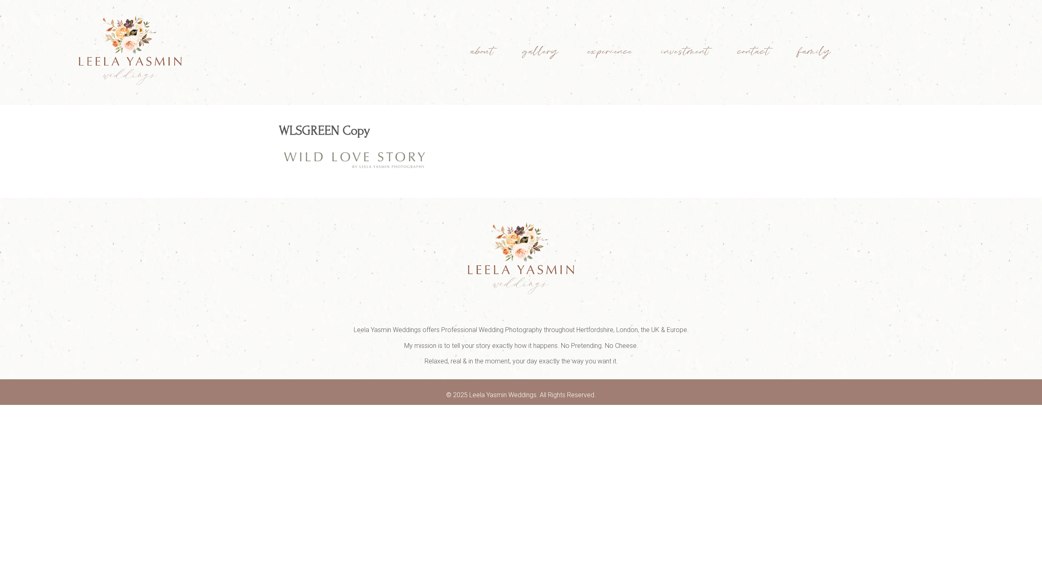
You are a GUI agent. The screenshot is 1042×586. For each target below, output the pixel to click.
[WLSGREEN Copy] (355, 171)
